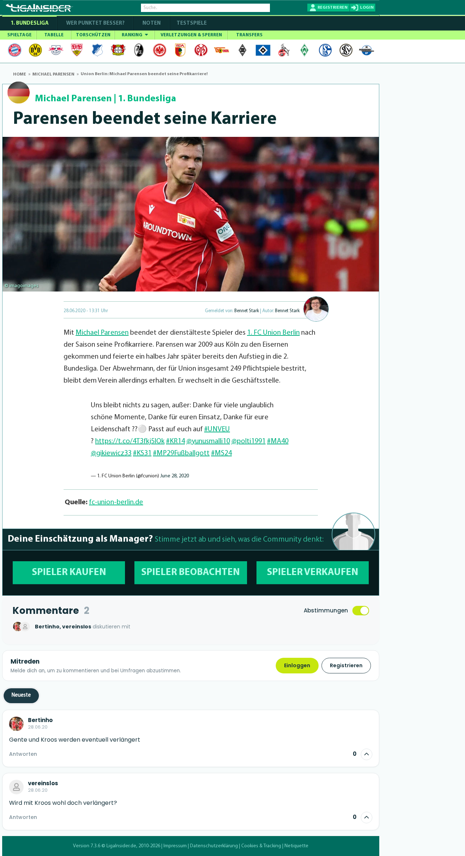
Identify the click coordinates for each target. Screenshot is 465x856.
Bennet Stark (246, 311)
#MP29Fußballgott (181, 453)
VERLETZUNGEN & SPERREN (191, 35)
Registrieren (346, 665)
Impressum (175, 846)
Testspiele (191, 23)
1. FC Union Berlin (273, 333)
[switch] (360, 610)
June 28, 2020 (174, 476)
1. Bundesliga (30, 23)
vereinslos (43, 783)
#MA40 (277, 441)
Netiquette (296, 846)
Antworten (23, 754)
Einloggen (297, 665)
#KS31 (142, 453)
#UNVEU (217, 429)
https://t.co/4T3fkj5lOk (130, 441)
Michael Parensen (73, 99)
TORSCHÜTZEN (93, 35)
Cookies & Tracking (261, 846)
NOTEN (151, 23)
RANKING (132, 35)
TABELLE (54, 35)
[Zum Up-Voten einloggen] (366, 754)
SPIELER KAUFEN (69, 573)
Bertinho (40, 720)
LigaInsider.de (121, 846)
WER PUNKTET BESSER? (95, 23)
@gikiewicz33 (111, 453)
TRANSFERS (249, 35)
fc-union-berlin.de (116, 502)
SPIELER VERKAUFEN (312, 573)
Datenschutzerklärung (214, 846)
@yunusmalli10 (208, 441)
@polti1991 (248, 441)
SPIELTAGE (19, 35)
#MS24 (221, 453)
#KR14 (175, 441)
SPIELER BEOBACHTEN (190, 573)
